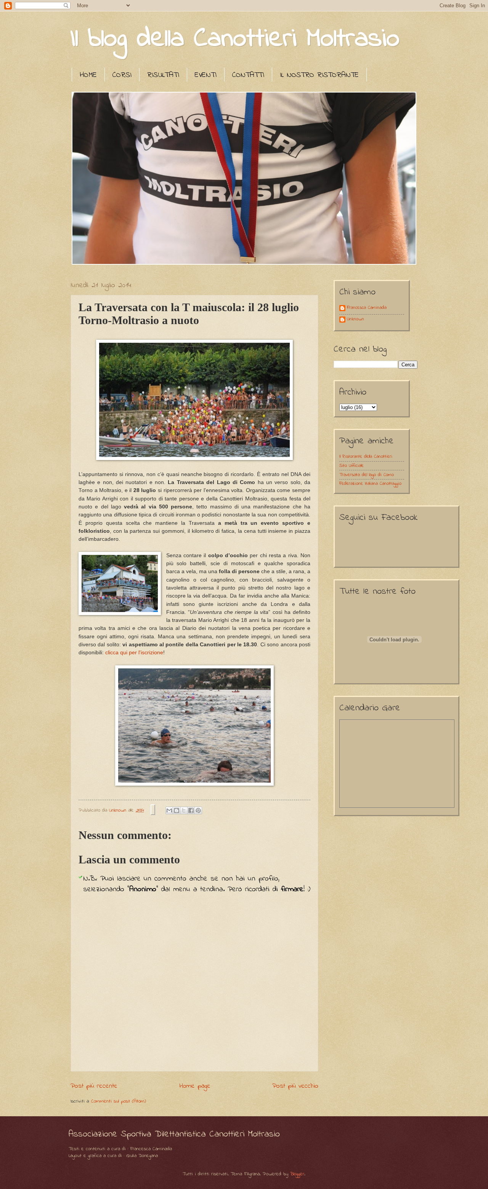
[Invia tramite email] (169, 810)
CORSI (122, 75)
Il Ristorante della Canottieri (365, 456)
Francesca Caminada (367, 308)
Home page (194, 1086)
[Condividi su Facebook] (191, 810)
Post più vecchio (295, 1086)
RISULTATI (163, 75)
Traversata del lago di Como (366, 474)
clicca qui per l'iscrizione (134, 652)
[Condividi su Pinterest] (198, 810)
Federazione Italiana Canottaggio (370, 483)
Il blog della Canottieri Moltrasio (235, 39)
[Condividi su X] (184, 810)
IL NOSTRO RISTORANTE (319, 75)
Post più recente (94, 1086)
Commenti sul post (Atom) (118, 1101)
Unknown (355, 319)
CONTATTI (248, 75)
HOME (88, 75)
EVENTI (206, 75)
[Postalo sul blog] (176, 810)
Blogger (297, 1174)
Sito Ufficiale (351, 465)
